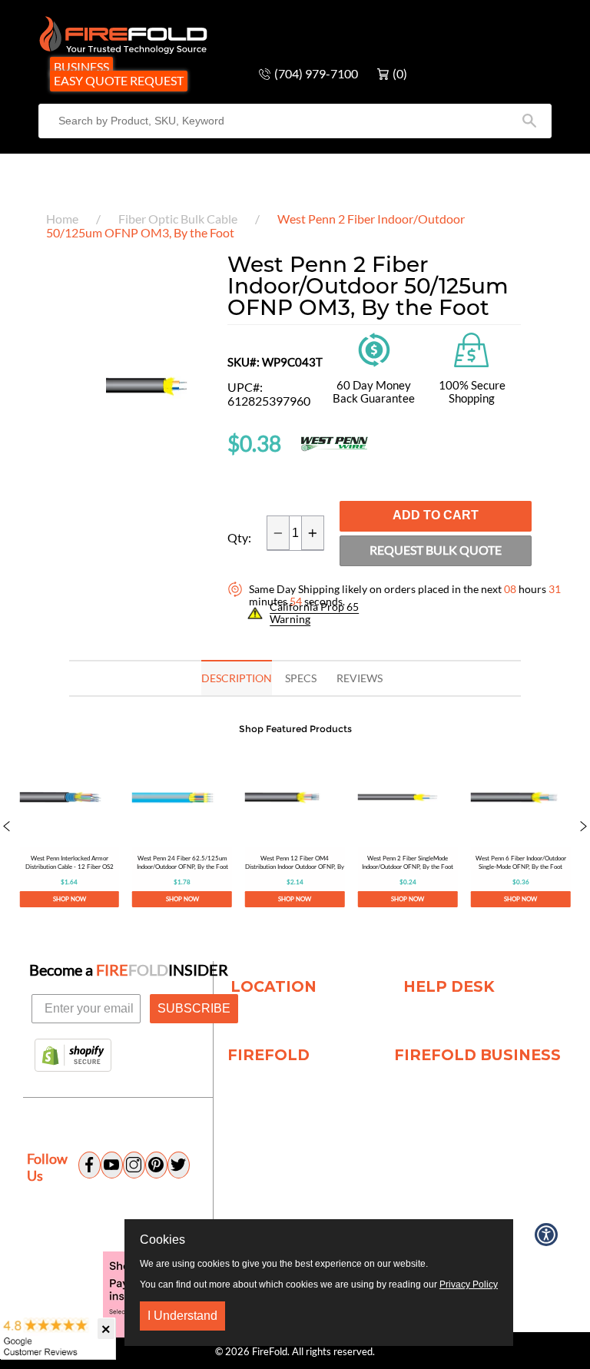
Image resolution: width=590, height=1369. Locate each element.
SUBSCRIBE (193, 1008)
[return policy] (374, 347)
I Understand (182, 1315)
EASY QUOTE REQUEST (119, 80)
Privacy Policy (468, 1284)
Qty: (239, 538)
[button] (6, 827)
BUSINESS (81, 66)
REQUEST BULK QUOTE (436, 549)
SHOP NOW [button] (69, 898)
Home (62, 218)
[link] (69, 827)
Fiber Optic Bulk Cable (177, 218)
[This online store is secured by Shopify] (73, 1056)
